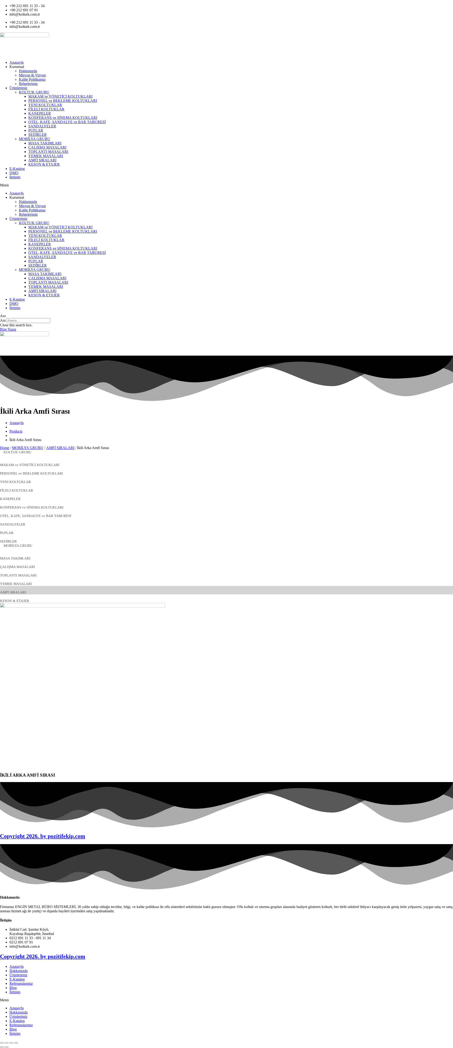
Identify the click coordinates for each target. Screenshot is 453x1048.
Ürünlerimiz (18, 88)
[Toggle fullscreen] (11, 1043)
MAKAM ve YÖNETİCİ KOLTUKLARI (60, 96)
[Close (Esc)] (2, 1043)
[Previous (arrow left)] (2, 1047)
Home (4, 448)
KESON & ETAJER (44, 164)
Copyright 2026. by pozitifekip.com (42, 836)
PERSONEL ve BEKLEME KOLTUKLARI (62, 101)
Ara (3, 320)
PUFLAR (35, 130)
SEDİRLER (37, 135)
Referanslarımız (21, 983)
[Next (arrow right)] (6, 1047)
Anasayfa (16, 62)
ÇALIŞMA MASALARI (47, 147)
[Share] (6, 1043)
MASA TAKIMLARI (44, 143)
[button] (226, 185)
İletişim (14, 177)
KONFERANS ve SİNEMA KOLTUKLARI (62, 118)
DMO (13, 173)
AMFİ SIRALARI (42, 160)
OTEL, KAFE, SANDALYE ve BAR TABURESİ (67, 122)
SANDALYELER (42, 126)
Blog (13, 988)
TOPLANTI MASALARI (48, 152)
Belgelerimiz (28, 84)
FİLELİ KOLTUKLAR (46, 109)
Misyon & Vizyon (32, 75)
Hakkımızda (28, 71)
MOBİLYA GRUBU (34, 139)
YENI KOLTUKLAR (45, 105)
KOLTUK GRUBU (34, 92)
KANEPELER (39, 113)
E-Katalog (17, 169)
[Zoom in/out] (16, 1043)
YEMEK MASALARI (45, 156)
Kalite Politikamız (32, 79)
